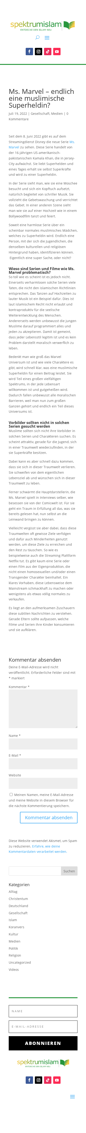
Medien (57, 113)
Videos (14, 969)
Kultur (13, 934)
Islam (13, 920)
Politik (13, 948)
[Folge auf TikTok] (47, 51)
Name (15, 735)
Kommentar (19, 687)
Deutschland (18, 906)
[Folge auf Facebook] (29, 51)
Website (15, 775)
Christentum (18, 899)
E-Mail (15, 755)
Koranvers (16, 927)
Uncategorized (20, 962)
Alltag (13, 891)
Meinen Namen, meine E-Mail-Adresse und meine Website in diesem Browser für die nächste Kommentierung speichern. (41, 800)
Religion (15, 955)
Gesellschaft (40, 113)
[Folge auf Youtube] (57, 51)
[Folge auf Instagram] (38, 51)
